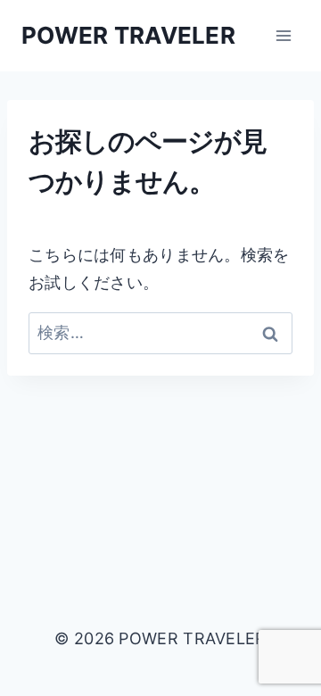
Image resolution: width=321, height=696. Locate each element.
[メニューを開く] (283, 35)
